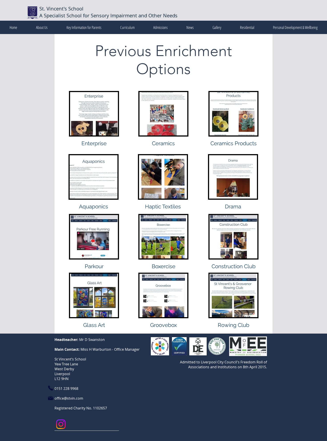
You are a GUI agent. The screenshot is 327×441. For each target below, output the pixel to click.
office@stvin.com (68, 398)
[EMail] (50, 398)
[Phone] (50, 388)
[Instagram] (60, 424)
